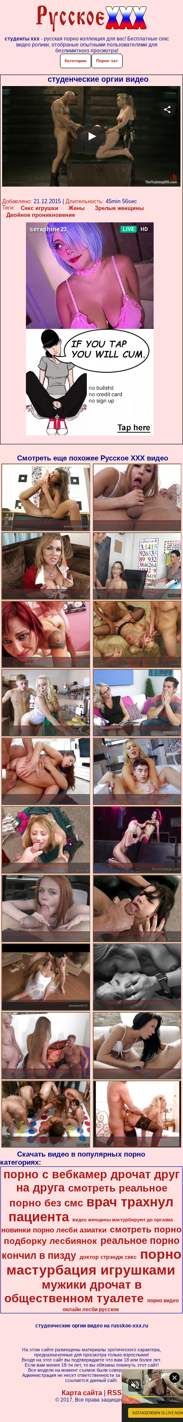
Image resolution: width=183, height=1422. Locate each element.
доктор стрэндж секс (108, 1257)
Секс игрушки (39, 208)
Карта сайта (82, 1392)
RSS (114, 1392)
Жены (77, 208)
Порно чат (107, 60)
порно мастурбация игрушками (94, 1262)
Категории (75, 60)
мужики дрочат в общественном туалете (74, 1291)
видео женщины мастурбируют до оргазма (122, 1219)
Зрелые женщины (119, 208)
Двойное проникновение (40, 215)
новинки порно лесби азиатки (53, 1230)
